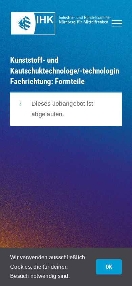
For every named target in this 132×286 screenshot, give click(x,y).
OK (109, 267)
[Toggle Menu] (116, 23)
